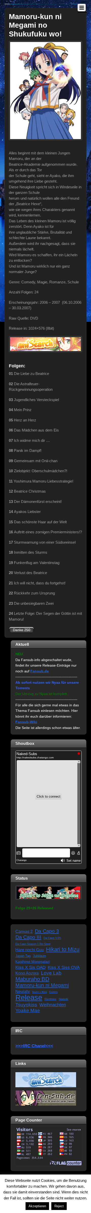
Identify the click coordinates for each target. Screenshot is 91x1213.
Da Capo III (28, 937)
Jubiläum (39, 956)
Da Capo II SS (52, 937)
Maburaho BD (32, 979)
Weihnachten (52, 1004)
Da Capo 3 (47, 931)
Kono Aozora (27, 973)
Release (28, 998)
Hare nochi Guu (29, 949)
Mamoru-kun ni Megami (42, 985)
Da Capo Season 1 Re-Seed (32, 943)
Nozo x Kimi (39, 991)
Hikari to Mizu (62, 949)
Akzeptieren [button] (37, 1206)
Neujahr (22, 991)
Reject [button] (59, 1206)
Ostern (53, 991)
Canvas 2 (24, 931)
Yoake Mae (27, 1010)
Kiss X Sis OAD (30, 967)
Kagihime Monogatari (32, 962)
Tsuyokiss (26, 1004)
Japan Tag (23, 956)
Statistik (63, 999)
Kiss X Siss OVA (64, 967)
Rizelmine (50, 999)
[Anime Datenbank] (45, 1079)
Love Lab (51, 973)
